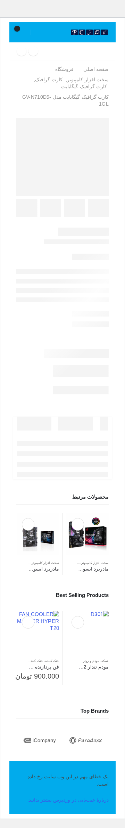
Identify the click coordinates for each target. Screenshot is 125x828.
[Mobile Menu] (105, 51)
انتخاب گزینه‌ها (28, 622)
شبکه (105, 661)
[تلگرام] (21, 51)
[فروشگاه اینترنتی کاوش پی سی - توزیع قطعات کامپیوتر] (89, 32)
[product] (87, 534)
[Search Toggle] (61, 32)
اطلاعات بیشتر (78, 524)
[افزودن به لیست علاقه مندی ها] (69, 563)
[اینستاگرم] (33, 51)
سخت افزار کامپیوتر (95, 563)
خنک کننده (52, 661)
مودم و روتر (91, 661)
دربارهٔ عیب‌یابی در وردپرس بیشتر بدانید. (68, 800)
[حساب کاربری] (39, 32)
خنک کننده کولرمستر (29, 661)
